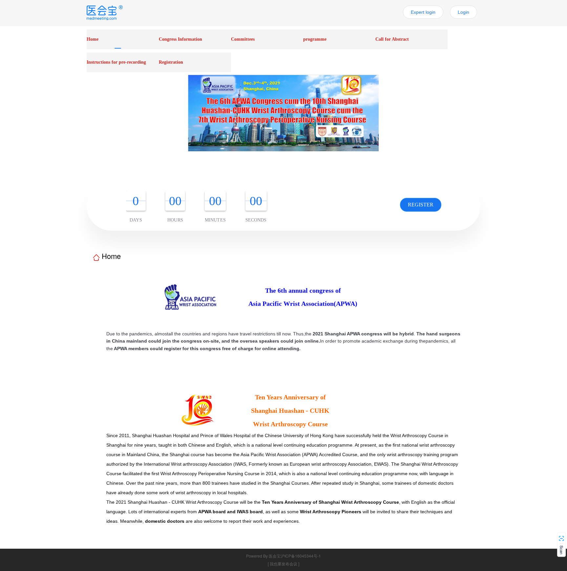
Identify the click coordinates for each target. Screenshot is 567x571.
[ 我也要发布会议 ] (283, 563)
